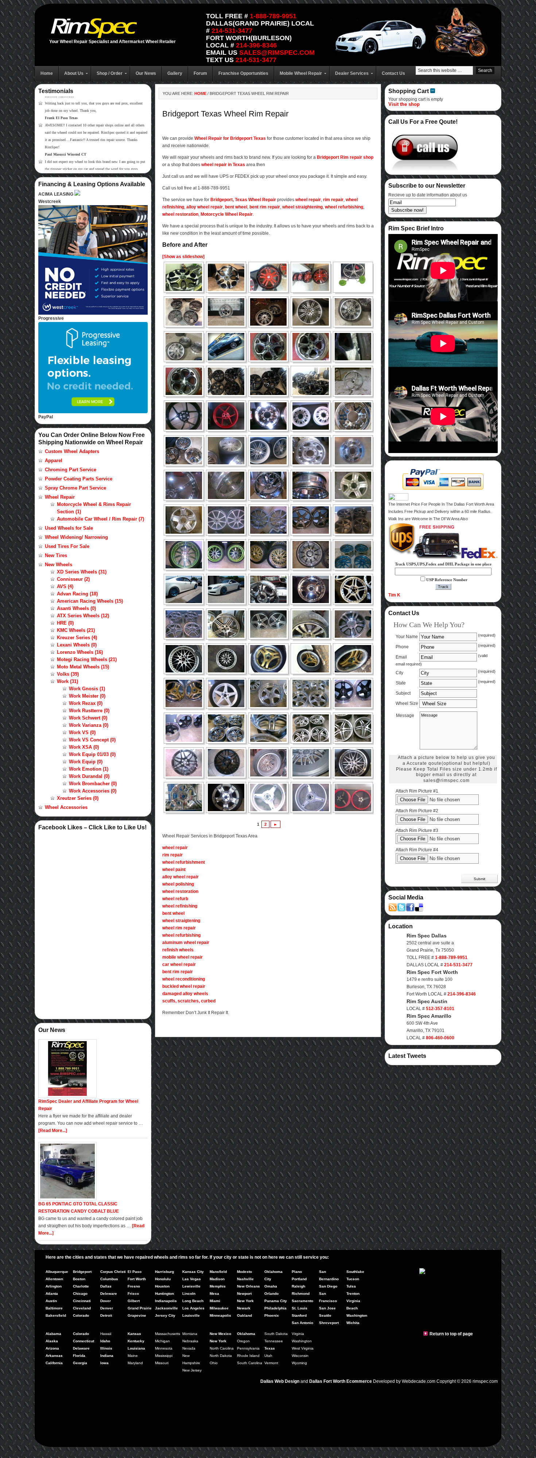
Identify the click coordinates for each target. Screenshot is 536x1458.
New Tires (56, 555)
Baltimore (54, 1308)
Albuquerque (57, 1272)
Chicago (80, 1294)
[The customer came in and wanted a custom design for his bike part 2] (313, 797)
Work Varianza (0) (88, 725)
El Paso (134, 1272)
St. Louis (299, 1308)
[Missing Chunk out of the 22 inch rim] (270, 589)
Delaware (81, 1348)
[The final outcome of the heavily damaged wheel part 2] (355, 762)
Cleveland (82, 1308)
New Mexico (220, 1334)
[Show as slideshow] (183, 256)
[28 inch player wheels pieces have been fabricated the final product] (270, 485)
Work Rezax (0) (85, 703)
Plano (297, 1272)
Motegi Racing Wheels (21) (87, 659)
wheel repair (308, 199)
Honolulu (163, 1279)
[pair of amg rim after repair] (270, 624)
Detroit (106, 1315)
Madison (217, 1279)
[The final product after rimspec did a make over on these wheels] (355, 797)
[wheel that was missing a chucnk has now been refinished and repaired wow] (355, 450)
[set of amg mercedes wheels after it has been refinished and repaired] (186, 624)
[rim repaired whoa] (228, 658)
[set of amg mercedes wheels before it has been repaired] (355, 589)
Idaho (105, 1341)
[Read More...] (52, 1130)
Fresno (134, 1286)
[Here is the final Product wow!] (186, 693)
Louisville (191, 1315)
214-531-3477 (231, 30)
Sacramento (302, 1301)
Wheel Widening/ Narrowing (76, 537)
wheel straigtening (181, 920)
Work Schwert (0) (88, 718)
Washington (356, 1315)
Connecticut (83, 1341)
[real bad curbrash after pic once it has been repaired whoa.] (355, 624)
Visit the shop (404, 104)
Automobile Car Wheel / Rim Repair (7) (100, 519)
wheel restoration (180, 214)
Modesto (244, 1272)
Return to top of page (451, 1333)
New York (245, 1301)
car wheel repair (179, 964)
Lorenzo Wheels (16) (80, 652)
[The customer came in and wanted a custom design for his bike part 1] (270, 797)
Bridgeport (82, 1272)
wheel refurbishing (344, 207)
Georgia (80, 1363)
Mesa (214, 1294)
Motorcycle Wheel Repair (227, 214)
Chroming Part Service (70, 469)
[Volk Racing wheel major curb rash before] (313, 520)
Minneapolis (220, 1315)
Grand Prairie (140, 1308)
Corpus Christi (113, 1272)
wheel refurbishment (183, 862)
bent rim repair (264, 207)
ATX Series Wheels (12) (83, 615)
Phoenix (271, 1315)
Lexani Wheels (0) (77, 645)
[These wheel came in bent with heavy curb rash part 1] (270, 658)
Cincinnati (82, 1301)
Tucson (352, 1279)
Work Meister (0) (87, 696)
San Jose (327, 1308)
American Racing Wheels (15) (90, 601)
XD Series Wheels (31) (81, 572)
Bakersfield (56, 1315)
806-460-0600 (440, 1037)
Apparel (53, 460)
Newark (243, 1308)
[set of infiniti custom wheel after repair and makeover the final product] (355, 554)
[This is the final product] (228, 554)
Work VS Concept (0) (92, 740)
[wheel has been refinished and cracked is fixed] (186, 520)
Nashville (245, 1279)
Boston (79, 1279)
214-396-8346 (256, 45)
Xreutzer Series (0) (77, 798)
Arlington (54, 1286)
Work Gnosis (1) (87, 688)
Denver (106, 1308)
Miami (215, 1301)
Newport (244, 1294)
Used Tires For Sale (67, 546)
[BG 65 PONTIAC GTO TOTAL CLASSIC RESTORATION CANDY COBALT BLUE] (67, 1198)
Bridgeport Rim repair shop (345, 157)
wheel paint (174, 869)
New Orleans (248, 1286)
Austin (51, 1301)
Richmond (301, 1294)
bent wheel (236, 207)
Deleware (108, 1294)
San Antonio (302, 1323)
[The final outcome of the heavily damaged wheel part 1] (313, 762)
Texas (269, 1348)
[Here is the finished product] (228, 762)
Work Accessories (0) (92, 791)
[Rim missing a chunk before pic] (186, 658)
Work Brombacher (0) (93, 783)
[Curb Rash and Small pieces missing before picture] (228, 520)
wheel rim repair (179, 928)
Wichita (353, 1323)
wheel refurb (175, 898)
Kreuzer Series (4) (77, 637)
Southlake (355, 1272)
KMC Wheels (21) (76, 630)
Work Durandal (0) (89, 776)
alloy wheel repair (204, 207)
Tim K (394, 595)
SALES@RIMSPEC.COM (277, 52)
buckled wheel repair (183, 986)
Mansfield (218, 1272)
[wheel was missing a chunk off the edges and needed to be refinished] (313, 450)
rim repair (333, 199)
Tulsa (351, 1286)
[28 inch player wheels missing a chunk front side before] (186, 485)
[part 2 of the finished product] (186, 728)
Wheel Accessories (66, 807)
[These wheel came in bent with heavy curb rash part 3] (355, 658)
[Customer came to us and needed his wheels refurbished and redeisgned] (186, 554)
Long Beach (192, 1301)
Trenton (353, 1294)
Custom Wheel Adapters (72, 451)
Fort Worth (137, 1279)
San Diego (328, 1286)
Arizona (52, 1348)
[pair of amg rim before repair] (228, 624)
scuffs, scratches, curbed (188, 1001)
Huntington (164, 1294)
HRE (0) (65, 623)
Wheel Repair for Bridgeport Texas (230, 138)
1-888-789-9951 (273, 16)
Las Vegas (191, 1279)
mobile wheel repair (182, 957)
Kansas (134, 1334)
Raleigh (298, 1286)
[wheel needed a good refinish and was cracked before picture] (355, 485)
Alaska (52, 1341)
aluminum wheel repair (185, 942)
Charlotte (81, 1286)
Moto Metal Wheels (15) (83, 666)
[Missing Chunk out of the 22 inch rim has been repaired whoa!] (313, 589)
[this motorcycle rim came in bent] (186, 415)
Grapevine (137, 1315)
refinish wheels (178, 949)
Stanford (299, 1315)
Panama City (275, 1301)
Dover (105, 1301)
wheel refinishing (179, 906)
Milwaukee (219, 1308)
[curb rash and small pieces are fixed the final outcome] (270, 520)
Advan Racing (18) (77, 593)
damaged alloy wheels (185, 993)
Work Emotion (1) (88, 769)
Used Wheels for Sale (69, 528)
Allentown (54, 1279)
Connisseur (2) (73, 579)
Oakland (244, 1315)
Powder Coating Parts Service (78, 478)
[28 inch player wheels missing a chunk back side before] (228, 485)
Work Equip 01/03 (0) (92, 754)
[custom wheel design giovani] (186, 277)
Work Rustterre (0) (89, 710)
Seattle (325, 1315)
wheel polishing (178, 884)
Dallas (106, 1286)
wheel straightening (302, 207)
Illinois (106, 1348)
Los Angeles (193, 1308)
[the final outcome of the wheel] (228, 797)
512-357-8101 (440, 1008)
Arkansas (54, 1356)
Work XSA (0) (84, 747)
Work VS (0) (82, 732)
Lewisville (191, 1286)
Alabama (53, 1334)
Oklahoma (246, 1334)
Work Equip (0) (85, 761)
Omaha (270, 1286)
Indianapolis (166, 1301)
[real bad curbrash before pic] (313, 624)
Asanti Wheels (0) (76, 608)
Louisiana (136, 1348)
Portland (299, 1279)
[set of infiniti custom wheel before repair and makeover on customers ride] (186, 589)
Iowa (104, 1363)
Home (200, 93)
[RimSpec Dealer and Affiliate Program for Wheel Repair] (67, 1096)
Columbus (109, 1279)
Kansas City (193, 1272)
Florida (79, 1356)
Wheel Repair (60, 497)
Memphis (218, 1286)
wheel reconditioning (183, 979)
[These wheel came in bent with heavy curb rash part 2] (313, 658)
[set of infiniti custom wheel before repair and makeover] (313, 554)
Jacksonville (166, 1308)
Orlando (271, 1294)
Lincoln (188, 1294)
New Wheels (58, 564)
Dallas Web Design (279, 1381)
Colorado (81, 1315)
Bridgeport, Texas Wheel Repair (243, 199)
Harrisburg (164, 1272)
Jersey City (165, 1315)
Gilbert (134, 1301)
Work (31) (67, 681)
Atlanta (52, 1294)
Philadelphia (275, 1308)
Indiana (106, 1356)
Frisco (133, 1294)
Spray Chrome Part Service (75, 488)
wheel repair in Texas (223, 164)
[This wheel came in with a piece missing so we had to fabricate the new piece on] (186, 762)
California (54, 1363)
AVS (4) (65, 586)
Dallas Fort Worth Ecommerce (340, 1381)
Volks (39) (68, 674)
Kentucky (136, 1341)
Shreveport (329, 1323)
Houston (162, 1286)
